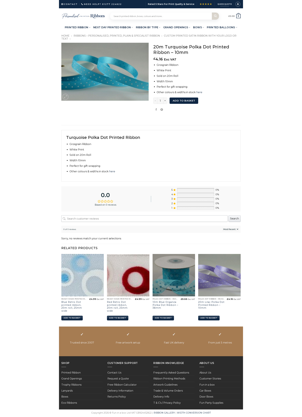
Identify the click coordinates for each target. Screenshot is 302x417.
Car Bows (205, 390)
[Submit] (215, 16)
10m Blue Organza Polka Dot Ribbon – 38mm (165, 305)
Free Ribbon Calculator (122, 384)
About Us (205, 372)
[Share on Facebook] (156, 109)
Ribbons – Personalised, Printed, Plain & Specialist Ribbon (117, 35)
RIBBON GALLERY (164, 412)
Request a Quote (118, 378)
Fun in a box (207, 384)
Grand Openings (71, 378)
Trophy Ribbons (71, 384)
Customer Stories (210, 378)
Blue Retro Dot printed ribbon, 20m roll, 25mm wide (71, 306)
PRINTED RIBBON (76, 27)
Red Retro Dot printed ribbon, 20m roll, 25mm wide (117, 306)
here (199, 92)
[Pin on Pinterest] (161, 109)
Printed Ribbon (71, 372)
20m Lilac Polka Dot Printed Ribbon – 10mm (211, 305)
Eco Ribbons (69, 402)
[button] (237, 4)
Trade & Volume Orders (168, 390)
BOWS (197, 27)
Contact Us (114, 372)
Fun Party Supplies (211, 402)
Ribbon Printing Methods (169, 378)
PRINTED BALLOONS (221, 27)
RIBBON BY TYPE (147, 27)
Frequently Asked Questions (171, 372)
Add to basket (184, 100)
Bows (64, 396)
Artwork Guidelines (165, 384)
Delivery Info (161, 396)
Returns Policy (116, 396)
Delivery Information (120, 390)
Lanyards (67, 390)
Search (234, 218)
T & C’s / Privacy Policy (167, 402)
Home (65, 35)
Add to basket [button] (72, 318)
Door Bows (206, 396)
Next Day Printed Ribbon (112, 27)
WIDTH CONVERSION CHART (194, 412)
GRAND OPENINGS (175, 27)
